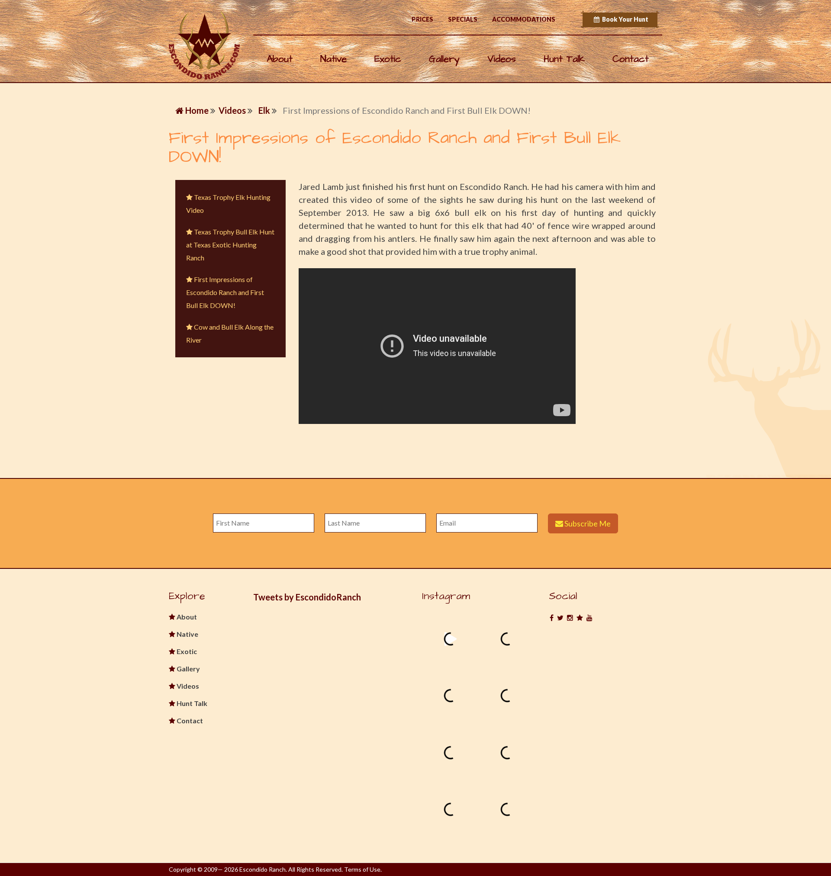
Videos (501, 59)
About (280, 59)
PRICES (422, 19)
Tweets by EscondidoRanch (307, 597)
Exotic (387, 59)
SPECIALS (462, 19)
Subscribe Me (587, 523)
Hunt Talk (564, 59)
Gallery (444, 59)
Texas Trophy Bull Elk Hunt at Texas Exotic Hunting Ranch (230, 245)
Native (333, 59)
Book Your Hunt (623, 19)
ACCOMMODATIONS (523, 19)
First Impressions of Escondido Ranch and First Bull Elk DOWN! (225, 292)
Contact (630, 59)
